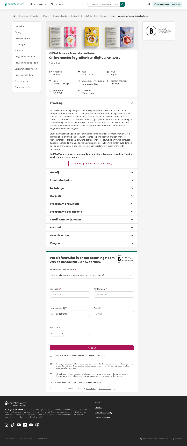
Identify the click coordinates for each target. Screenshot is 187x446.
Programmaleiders (24, 75)
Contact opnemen (102, 417)
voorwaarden (80, 382)
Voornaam (55, 289)
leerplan (19, 50)
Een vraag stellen (23, 87)
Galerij (18, 32)
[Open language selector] (149, 4)
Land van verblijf (58, 308)
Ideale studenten (23, 38)
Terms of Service (105, 389)
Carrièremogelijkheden (26, 68)
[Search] (122, 4)
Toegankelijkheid (176, 439)
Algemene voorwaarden (148, 439)
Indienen (91, 347)
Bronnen (57, 4)
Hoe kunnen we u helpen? (63, 269)
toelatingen (20, 44)
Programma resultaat (25, 56)
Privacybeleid (163, 439)
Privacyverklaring (94, 382)
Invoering (19, 26)
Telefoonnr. (56, 327)
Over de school (22, 81)
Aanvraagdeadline (90, 84)
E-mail (97, 308)
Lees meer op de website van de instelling (92, 163)
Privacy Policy (91, 389)
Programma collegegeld (26, 62)
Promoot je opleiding (103, 412)
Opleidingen (38, 4)
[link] (129, 16)
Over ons (98, 407)
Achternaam (100, 289)
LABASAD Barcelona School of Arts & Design (72, 53)
